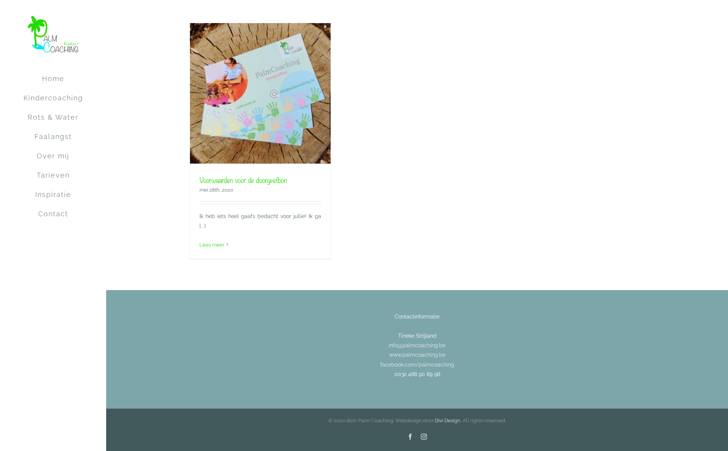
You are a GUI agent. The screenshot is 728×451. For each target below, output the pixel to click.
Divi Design (447, 420)
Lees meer (211, 245)
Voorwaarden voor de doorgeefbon (243, 179)
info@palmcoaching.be (417, 345)
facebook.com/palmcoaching (417, 365)
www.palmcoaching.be (417, 355)
